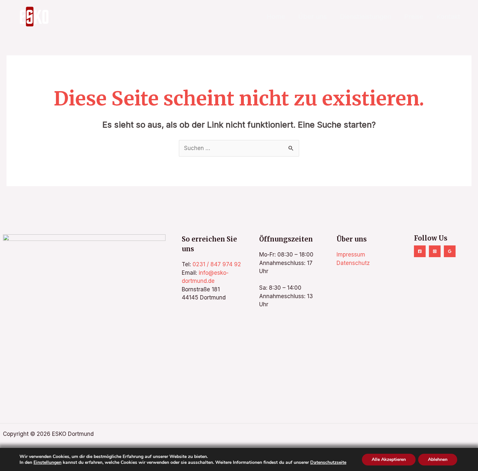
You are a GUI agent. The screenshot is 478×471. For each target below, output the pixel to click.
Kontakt (448, 17)
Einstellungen (47, 462)
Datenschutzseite (328, 462)
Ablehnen (437, 459)
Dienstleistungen (365, 17)
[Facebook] (420, 251)
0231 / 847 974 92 (217, 264)
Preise (413, 17)
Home (276, 17)
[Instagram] (435, 251)
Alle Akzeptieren (389, 459)
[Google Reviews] (450, 251)
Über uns (312, 17)
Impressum (351, 254)
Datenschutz (353, 263)
